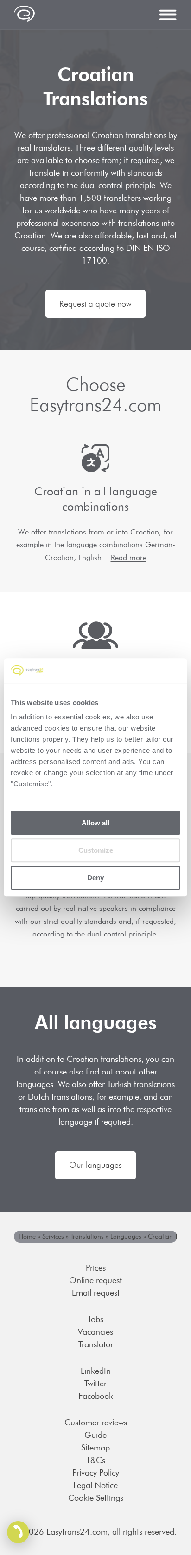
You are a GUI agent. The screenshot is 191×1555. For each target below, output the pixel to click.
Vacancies (95, 1332)
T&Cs (95, 1460)
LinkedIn (96, 1371)
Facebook (95, 1396)
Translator (95, 1344)
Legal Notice (95, 1485)
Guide (95, 1435)
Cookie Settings (95, 1497)
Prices (96, 1267)
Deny (95, 878)
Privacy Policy (95, 1472)
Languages (125, 1236)
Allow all (95, 823)
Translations (87, 1236)
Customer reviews (95, 1422)
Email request (96, 1293)
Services (53, 1236)
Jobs (95, 1319)
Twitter (95, 1383)
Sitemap (95, 1447)
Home (27, 1236)
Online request (95, 1280)
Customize (95, 850)
